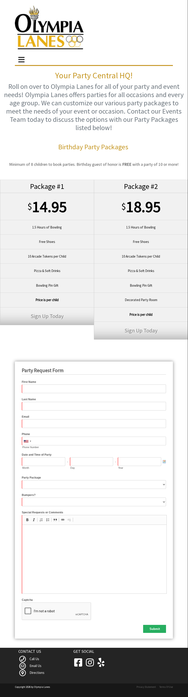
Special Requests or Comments (42, 512)
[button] (27, 520)
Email (25, 416)
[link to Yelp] (101, 662)
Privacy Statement (146, 687)
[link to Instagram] (91, 662)
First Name (29, 382)
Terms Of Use (166, 687)
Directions (37, 672)
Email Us (35, 666)
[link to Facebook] (79, 662)
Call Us (34, 659)
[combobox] (27, 441)
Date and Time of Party (37, 454)
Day (72, 467)
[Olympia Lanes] (49, 27)
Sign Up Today (47, 316)
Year (120, 467)
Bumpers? (28, 495)
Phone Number (30, 447)
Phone (26, 434)
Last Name (29, 399)
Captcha (27, 600)
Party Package (31, 477)
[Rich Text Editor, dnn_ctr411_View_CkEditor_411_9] (94, 559)
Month (25, 467)
